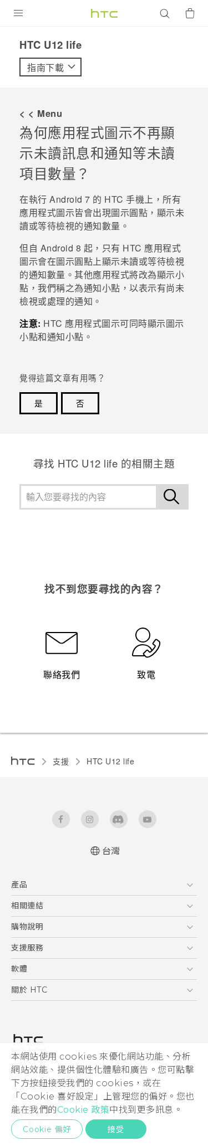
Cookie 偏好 (47, 1129)
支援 (61, 761)
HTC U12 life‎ (110, 761)
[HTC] (104, 13)
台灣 (111, 851)
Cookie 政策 (83, 1109)
